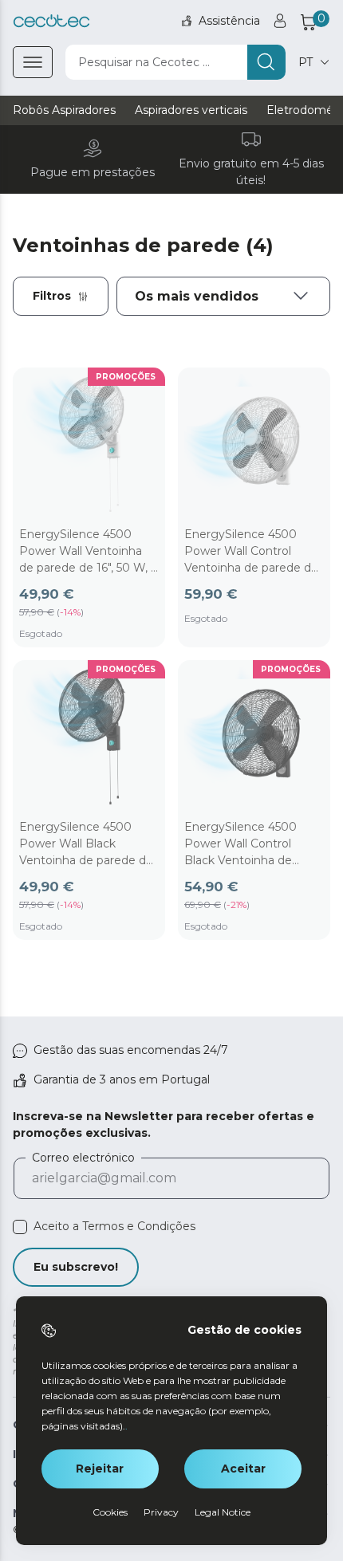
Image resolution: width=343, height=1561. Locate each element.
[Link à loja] (51, 21)
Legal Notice (222, 1512)
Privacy (161, 1512)
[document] (223, 296)
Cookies (110, 1512)
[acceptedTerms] (20, 1227)
